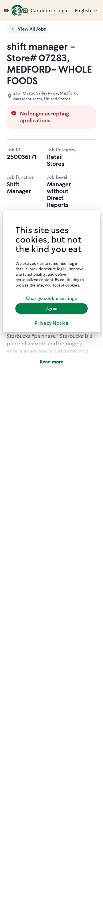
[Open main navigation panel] (6, 10)
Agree (51, 308)
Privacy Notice (51, 323)
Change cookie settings (51, 298)
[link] (17, 10)
